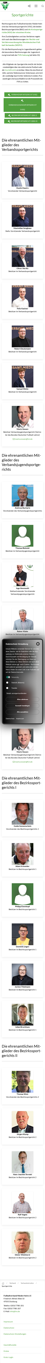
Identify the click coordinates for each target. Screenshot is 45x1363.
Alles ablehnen (22, 699)
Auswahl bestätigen (22, 706)
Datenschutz (10, 719)
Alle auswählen (22, 712)
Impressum (20, 719)
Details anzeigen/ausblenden (16, 693)
